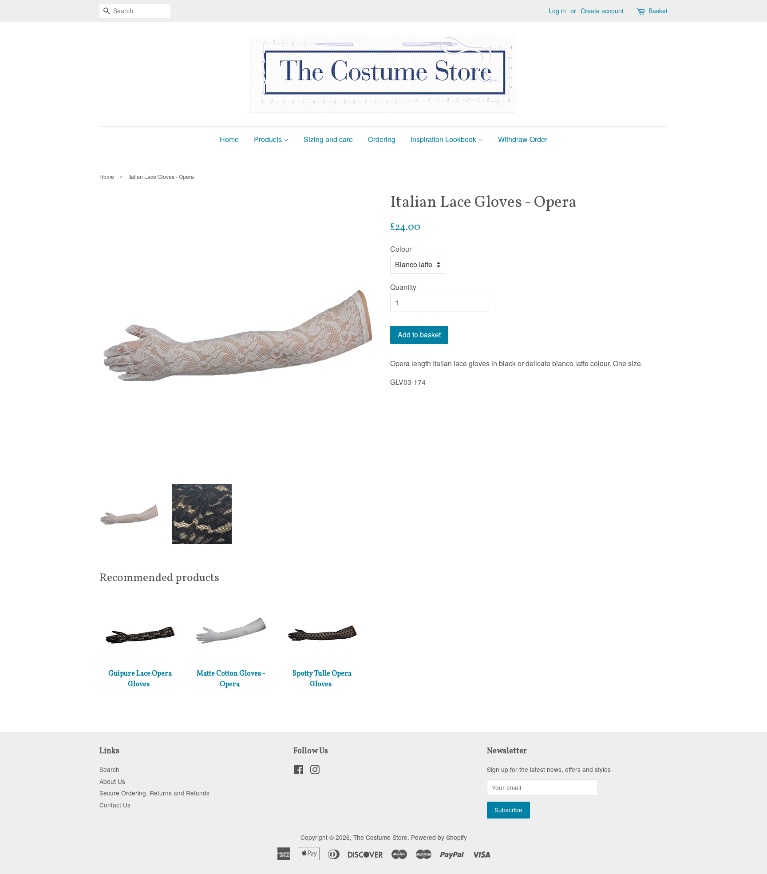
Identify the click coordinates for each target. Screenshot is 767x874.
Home (229, 139)
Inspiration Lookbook (444, 139)
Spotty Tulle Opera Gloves (322, 679)
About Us (112, 781)
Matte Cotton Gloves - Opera (231, 679)
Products (269, 139)
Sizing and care (328, 139)
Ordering (381, 139)
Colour (400, 249)
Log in (557, 10)
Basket (658, 10)
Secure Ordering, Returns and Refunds (154, 792)
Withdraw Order (522, 139)
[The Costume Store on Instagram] (315, 771)
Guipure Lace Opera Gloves (140, 679)
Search (109, 769)
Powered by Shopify (439, 837)
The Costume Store (380, 837)
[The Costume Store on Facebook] (298, 771)
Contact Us (114, 804)
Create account (602, 10)
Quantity (403, 287)
